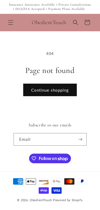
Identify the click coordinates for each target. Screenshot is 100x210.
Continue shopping (50, 90)
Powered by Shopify (68, 200)
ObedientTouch (41, 200)
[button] (11, 22)
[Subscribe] (80, 139)
